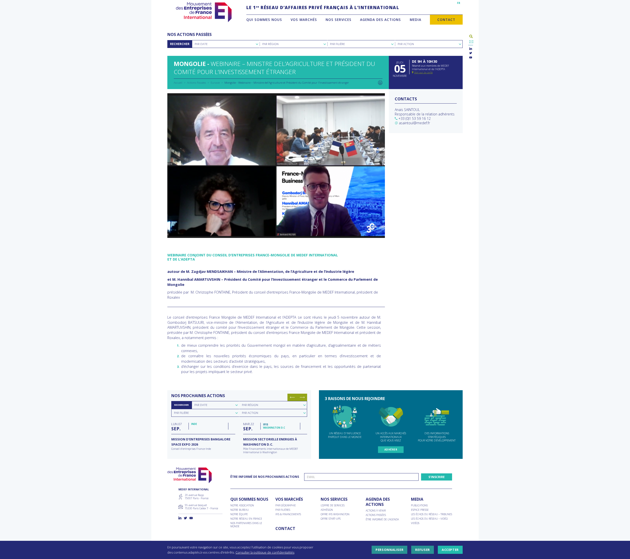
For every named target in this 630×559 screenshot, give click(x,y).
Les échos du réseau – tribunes (431, 514)
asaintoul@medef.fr (414, 123)
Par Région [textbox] (270, 44)
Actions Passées (196, 82)
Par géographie (285, 505)
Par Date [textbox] (201, 44)
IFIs (265, 424)
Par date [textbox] (200, 405)
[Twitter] (470, 53)
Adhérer (390, 449)
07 (176, 426)
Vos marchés (304, 19)
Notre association (242, 505)
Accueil (178, 82)
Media (415, 19)
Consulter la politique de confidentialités (265, 552)
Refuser (422, 550)
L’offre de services (333, 505)
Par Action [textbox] (406, 44)
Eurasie (215, 82)
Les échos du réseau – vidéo (429, 518)
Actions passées (376, 515)
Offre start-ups (331, 518)
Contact (446, 19)
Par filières (282, 510)
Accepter (450, 550)
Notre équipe (239, 514)
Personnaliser (389, 550)
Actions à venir (376, 510)
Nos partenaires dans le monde (246, 525)
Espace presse (420, 510)
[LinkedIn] (470, 49)
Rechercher (179, 44)
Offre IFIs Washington (335, 514)
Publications (419, 505)
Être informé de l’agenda (382, 519)
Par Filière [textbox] (337, 44)
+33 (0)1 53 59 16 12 (414, 118)
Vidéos (415, 523)
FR (458, 3)
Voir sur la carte (423, 72)
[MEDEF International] (203, 12)
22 (248, 426)
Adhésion (327, 510)
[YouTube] (470, 58)
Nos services (338, 19)
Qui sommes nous (264, 19)
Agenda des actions (380, 19)
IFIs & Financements (288, 514)
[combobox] (226, 44)
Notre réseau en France (246, 518)
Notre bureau (239, 510)
